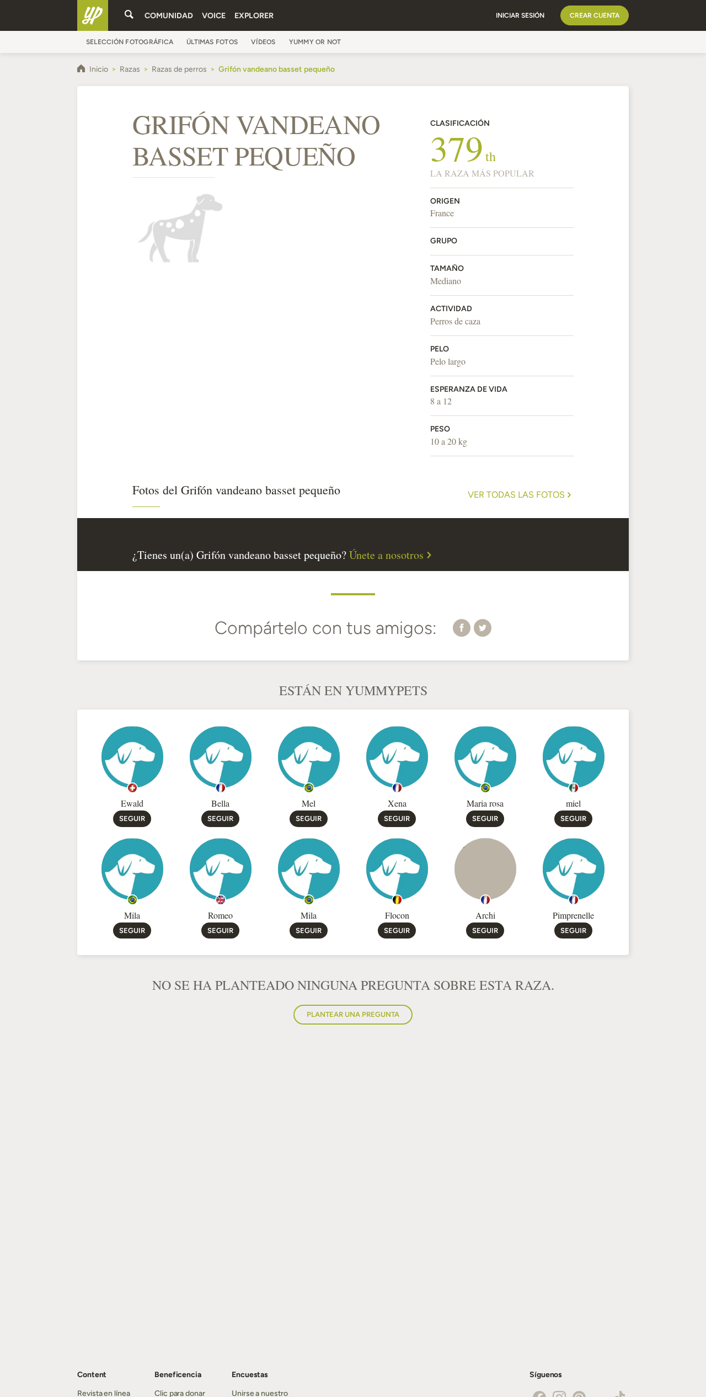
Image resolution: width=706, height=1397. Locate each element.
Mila (132, 915)
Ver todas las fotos (516, 494)
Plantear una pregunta (353, 1014)
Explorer (254, 15)
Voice (214, 15)
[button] (461, 627)
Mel (308, 803)
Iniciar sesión (520, 15)
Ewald (132, 803)
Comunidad (169, 15)
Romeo (220, 915)
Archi (485, 915)
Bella (220, 803)
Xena (397, 803)
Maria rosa (485, 803)
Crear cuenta (594, 15)
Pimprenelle (573, 915)
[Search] (129, 15)
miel (573, 803)
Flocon (397, 915)
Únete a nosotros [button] (386, 555)
